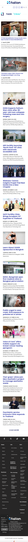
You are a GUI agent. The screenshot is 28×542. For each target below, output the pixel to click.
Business (3, 472)
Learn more (4, 526)
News (2, 444)
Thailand (21, 509)
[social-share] (14, 7)
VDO (20, 444)
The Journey (13, 472)
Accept (4, 529)
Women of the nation (13, 467)
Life (11, 444)
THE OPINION (22, 502)
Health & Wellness (12, 462)
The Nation (20, 538)
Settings (4, 532)
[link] (14, 36)
